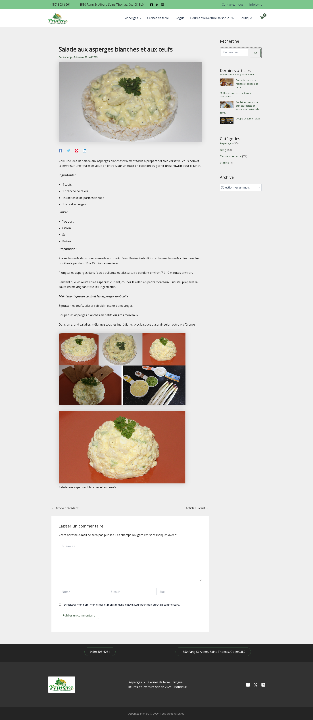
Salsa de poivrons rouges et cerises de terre (247, 83)
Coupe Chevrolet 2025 (248, 118)
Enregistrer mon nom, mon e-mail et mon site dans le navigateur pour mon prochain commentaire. (122, 604)
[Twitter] (68, 150)
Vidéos (224, 163)
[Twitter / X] (157, 5)
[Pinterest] (76, 150)
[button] (60, 4)
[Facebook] (151, 5)
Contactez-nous (232, 5)
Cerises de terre (158, 18)
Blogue (179, 18)
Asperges (131, 18)
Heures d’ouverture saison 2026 (212, 18)
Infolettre (255, 5)
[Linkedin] (84, 150)
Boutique (245, 18)
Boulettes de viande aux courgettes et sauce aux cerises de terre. (239, 108)
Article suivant (197, 508)
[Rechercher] (255, 53)
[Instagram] (162, 5)
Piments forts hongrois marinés (237, 74)
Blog (223, 150)
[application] (140, 18)
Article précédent (65, 508)
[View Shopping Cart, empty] (261, 18)
